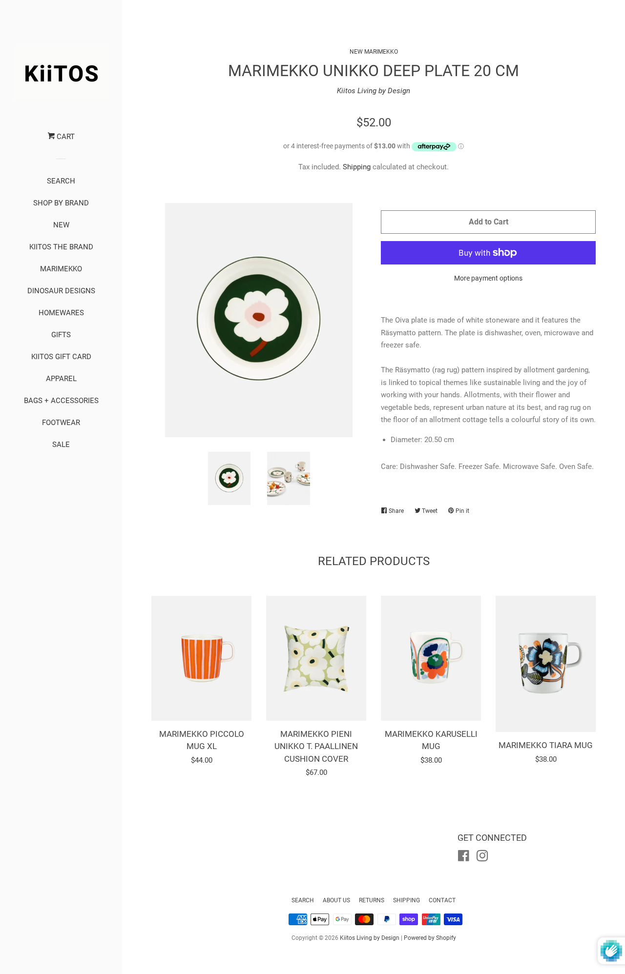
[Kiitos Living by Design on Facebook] (464, 857)
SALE (61, 444)
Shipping (357, 166)
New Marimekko (374, 51)
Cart (65, 136)
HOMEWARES (61, 312)
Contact (442, 900)
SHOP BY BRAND (61, 203)
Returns (371, 900)
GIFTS (61, 334)
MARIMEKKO (61, 268)
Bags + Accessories (61, 400)
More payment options (488, 278)
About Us (336, 900)
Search (303, 900)
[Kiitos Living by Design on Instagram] (482, 857)
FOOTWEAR (61, 422)
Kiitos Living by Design (373, 90)
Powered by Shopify (430, 937)
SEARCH (61, 181)
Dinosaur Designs (61, 290)
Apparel (61, 378)
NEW (61, 225)
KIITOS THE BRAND (61, 247)
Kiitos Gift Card (61, 356)
